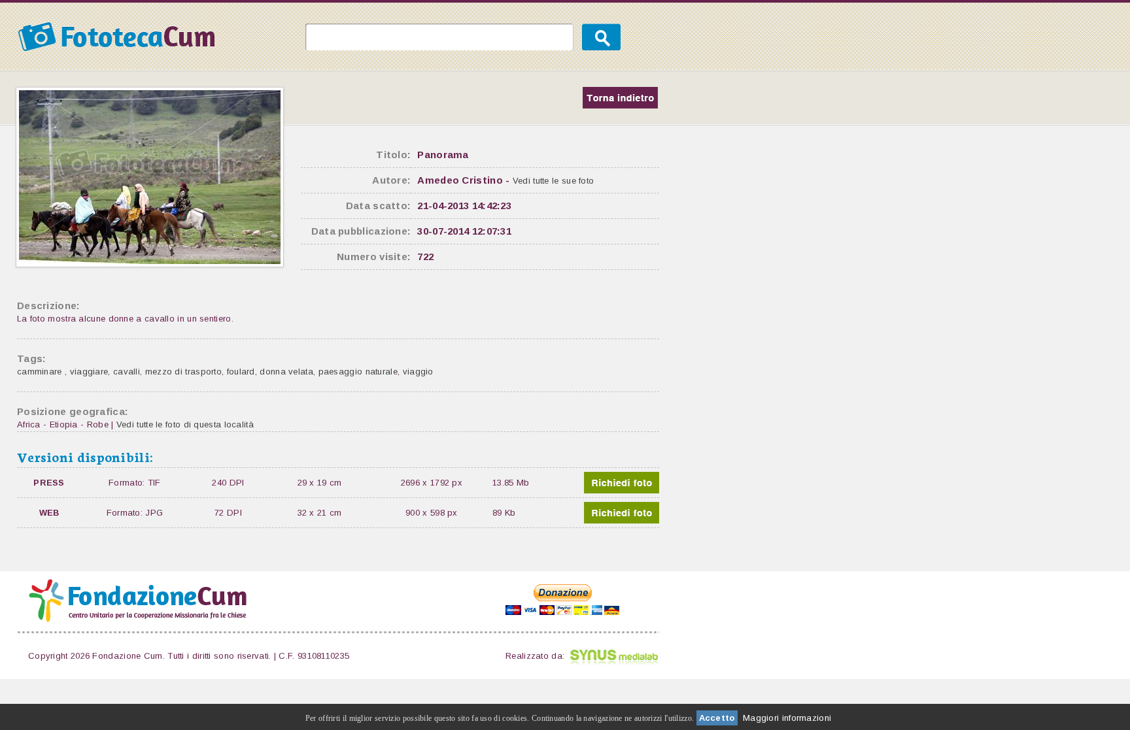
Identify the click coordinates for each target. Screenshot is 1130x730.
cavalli (126, 371)
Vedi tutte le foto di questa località (185, 424)
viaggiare (89, 371)
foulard (241, 371)
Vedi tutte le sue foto (553, 181)
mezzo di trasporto (183, 371)
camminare (41, 371)
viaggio (418, 371)
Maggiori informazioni (787, 718)
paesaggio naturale (358, 371)
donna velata (286, 371)
